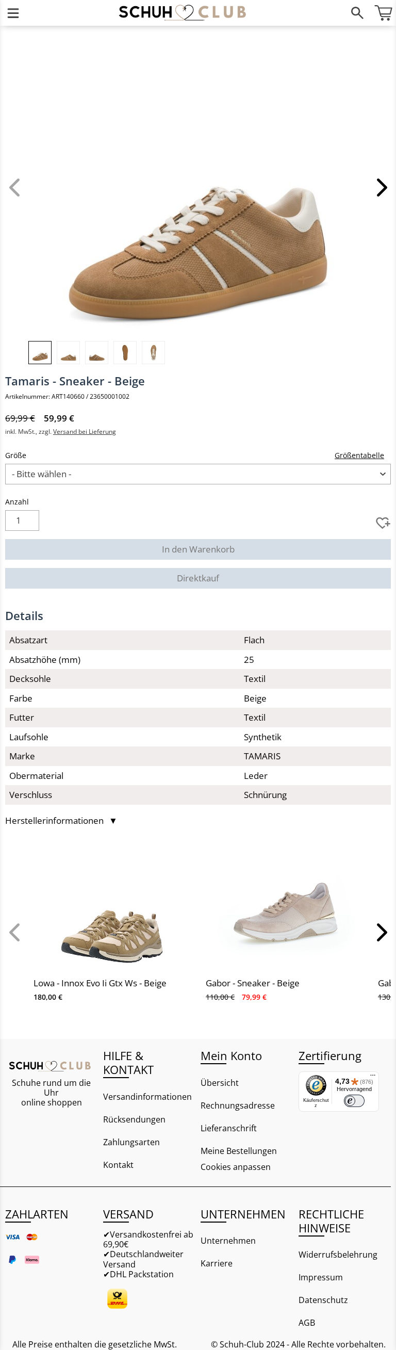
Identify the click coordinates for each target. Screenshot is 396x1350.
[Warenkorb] (383, 13)
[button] (380, 187)
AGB (307, 1322)
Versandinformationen (147, 1096)
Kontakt (118, 1164)
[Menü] (13, 13)
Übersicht (220, 1082)
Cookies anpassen (236, 1167)
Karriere (217, 1263)
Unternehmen (228, 1240)
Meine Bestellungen (239, 1151)
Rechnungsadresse (238, 1105)
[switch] (354, 1101)
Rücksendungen (134, 1119)
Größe (15, 455)
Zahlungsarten (131, 1142)
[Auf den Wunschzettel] (383, 523)
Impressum (321, 1277)
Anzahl (17, 502)
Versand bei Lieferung (84, 431)
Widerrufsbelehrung (338, 1254)
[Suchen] (357, 13)
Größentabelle (359, 455)
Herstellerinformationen (61, 820)
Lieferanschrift (229, 1128)
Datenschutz (323, 1300)
